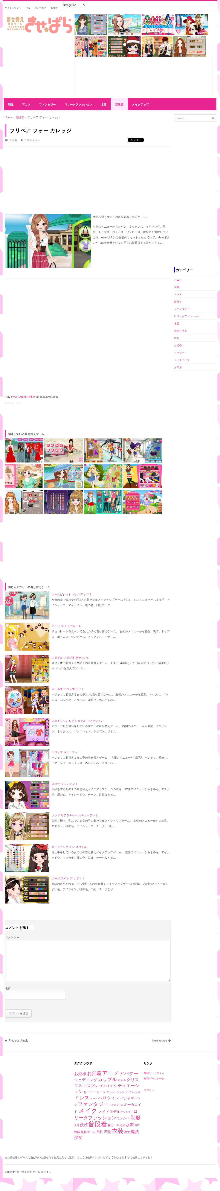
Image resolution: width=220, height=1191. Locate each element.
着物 (107, 1131)
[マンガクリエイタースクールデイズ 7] (157, 55)
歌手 (122, 1125)
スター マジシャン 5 (64, 784)
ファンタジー (47, 104)
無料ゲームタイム (154, 1073)
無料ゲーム (88, 1132)
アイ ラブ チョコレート (66, 626)
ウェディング (85, 1079)
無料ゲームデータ (154, 1078)
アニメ (26, 104)
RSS (28, 7)
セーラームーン (94, 1091)
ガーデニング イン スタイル (69, 847)
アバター (179, 352)
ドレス (178, 294)
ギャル (122, 1080)
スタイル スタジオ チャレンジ (71, 657)
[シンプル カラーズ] (124, 34)
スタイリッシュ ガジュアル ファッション (78, 720)
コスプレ (90, 1085)
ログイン (149, 1090)
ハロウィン (108, 1097)
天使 (76, 1125)
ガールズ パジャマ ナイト (68, 689)
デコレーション (116, 1092)
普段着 (119, 104)
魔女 (127, 1132)
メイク (88, 1110)
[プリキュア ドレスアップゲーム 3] (158, 34)
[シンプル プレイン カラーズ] (91, 34)
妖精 (84, 1124)
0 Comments (32, 140)
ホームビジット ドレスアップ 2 (71, 594)
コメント (12, 937)
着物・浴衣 (180, 330)
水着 (104, 104)
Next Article (159, 1040)
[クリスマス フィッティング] (124, 55)
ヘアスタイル (116, 1104)
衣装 (176, 338)
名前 (8, 988)
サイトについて (13, 7)
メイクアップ (140, 104)
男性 (99, 1131)
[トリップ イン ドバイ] (191, 34)
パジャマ (127, 1097)
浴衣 (137, 1125)
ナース (93, 1098)
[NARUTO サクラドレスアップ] (91, 55)
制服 (11, 104)
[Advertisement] (38, 67)
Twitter (54, 7)
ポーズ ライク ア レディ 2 (68, 878)
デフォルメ (132, 1092)
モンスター (127, 1111)
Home (8, 117)
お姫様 (178, 345)
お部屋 (178, 367)
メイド (103, 1111)
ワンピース (123, 1118)
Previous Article (18, 1040)
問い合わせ (40, 7)
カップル (107, 1079)
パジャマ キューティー (66, 752)
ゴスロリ (106, 1085)
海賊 (77, 1132)
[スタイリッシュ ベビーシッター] (189, 55)
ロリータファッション (78, 104)
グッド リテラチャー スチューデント (75, 815)
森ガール (114, 1125)
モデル (115, 1111)
